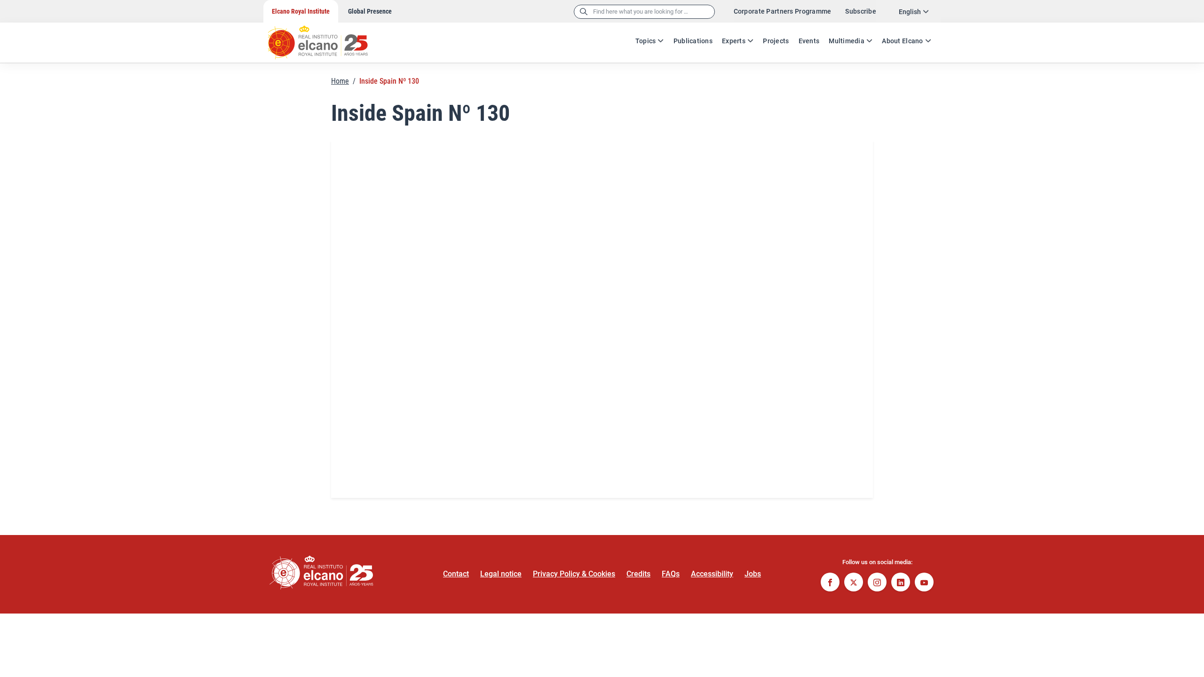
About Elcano (902, 41)
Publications (693, 41)
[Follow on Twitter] (853, 583)
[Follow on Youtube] (924, 583)
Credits (638, 573)
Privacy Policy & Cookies (574, 573)
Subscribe (860, 11)
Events (809, 41)
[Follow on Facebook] (830, 583)
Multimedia (846, 41)
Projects (776, 41)
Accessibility (712, 573)
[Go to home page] (327, 37)
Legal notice (501, 573)
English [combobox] (910, 12)
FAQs (671, 573)
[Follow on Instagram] (877, 583)
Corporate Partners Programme (783, 11)
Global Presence (370, 11)
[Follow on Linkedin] (900, 583)
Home (340, 81)
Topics (645, 41)
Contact (456, 573)
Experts (733, 41)
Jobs (753, 573)
